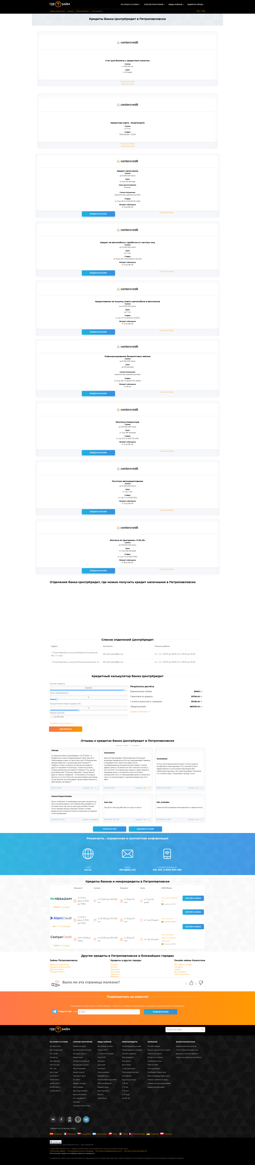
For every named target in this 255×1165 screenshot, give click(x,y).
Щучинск (114, 974)
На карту (178, 967)
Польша (168, 1134)
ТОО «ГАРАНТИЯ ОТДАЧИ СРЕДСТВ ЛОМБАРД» (168, 938)
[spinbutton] (89, 688)
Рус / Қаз (201, 11)
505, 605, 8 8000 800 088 (167, 870)
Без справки (180, 972)
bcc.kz (88, 870)
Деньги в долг (57, 969)
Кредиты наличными (60, 967)
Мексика (71, 1134)
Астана (113, 967)
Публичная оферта (57, 1151)
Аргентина (101, 1134)
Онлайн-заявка (193, 898)
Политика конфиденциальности (108, 1151)
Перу (125, 1134)
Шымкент (115, 969)
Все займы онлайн (183, 964)
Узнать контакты (127, 84)
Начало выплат (57, 713)
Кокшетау (115, 972)
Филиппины (139, 1134)
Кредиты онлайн (98, 214)
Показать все (109, 829)
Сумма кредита (57, 683)
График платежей (139, 711)
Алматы (114, 964)
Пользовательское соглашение (80, 1151)
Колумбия (86, 1134)
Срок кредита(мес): (59, 693)
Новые (177, 969)
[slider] (89, 688)
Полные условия (128, 82)
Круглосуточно (181, 974)
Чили (114, 1134)
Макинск (114, 976)
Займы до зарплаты (59, 964)
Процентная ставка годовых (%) (65, 703)
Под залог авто (57, 972)
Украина (154, 1134)
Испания (58, 1134)
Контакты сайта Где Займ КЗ (135, 1151)
